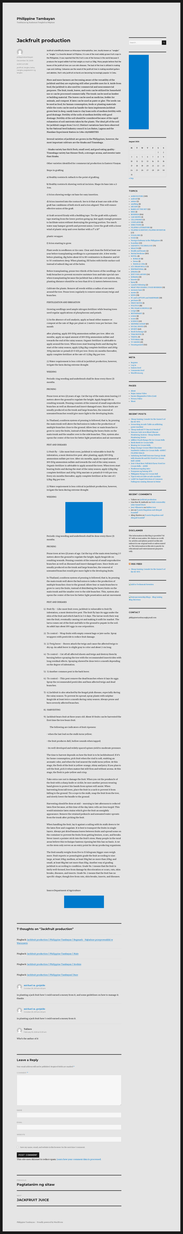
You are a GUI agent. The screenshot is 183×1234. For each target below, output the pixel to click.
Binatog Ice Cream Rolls (141, 445)
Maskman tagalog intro (140, 469)
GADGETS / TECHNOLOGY (141, 246)
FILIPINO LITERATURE (140, 227)
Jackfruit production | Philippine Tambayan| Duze (52, 975)
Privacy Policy (136, 399)
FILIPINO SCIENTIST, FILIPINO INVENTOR (148, 230)
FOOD (133, 238)
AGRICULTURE (22, 64)
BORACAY (137, 259)
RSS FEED (136, 564)
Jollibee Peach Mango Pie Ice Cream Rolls (148, 440)
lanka (32, 67)
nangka (20, 70)
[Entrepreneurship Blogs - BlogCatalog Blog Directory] (147, 598)
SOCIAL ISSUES (137, 326)
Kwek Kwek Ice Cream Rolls (142, 443)
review (133, 316)
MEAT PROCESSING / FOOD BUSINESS (146, 287)
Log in (133, 365)
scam (133, 319)
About (133, 391)
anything (134, 204)
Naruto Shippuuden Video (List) (143, 396)
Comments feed (137, 370)
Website (21, 1134)
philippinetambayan (25, 57)
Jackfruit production (148, 500)
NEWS (133, 295)
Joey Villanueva (137, 507)
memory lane (136, 290)
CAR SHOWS (136, 217)
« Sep (131, 178)
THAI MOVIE (136, 334)
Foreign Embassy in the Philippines (145, 240)
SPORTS (134, 329)
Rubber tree (151, 507)
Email (19, 1122)
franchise (135, 243)
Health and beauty (138, 251)
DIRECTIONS (136, 225)
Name (19, 1110)
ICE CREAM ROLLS (138, 267)
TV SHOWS (135, 342)
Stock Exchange (137, 332)
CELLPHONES (136, 220)
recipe (133, 311)
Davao (135, 261)
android (134, 199)
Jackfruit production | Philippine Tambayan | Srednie (54, 964)
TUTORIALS (136, 339)
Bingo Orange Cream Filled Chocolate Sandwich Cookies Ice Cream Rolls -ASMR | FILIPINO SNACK (148, 450)
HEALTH (134, 248)
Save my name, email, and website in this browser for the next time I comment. (52, 1147)
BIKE (133, 212)
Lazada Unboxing (138, 285)
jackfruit (20, 67)
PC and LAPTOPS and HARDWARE (145, 298)
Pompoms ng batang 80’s (141, 471)
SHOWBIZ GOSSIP (138, 324)
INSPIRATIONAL (137, 269)
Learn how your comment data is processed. (79, 1159)
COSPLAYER (136, 222)
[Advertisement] (84, 517)
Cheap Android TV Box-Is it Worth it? (145, 430)
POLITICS (135, 306)
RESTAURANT (136, 313)
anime (133, 201)
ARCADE (134, 207)
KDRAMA (134, 277)
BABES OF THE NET (139, 209)
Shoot (133, 401)
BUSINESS (135, 214)
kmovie (134, 280)
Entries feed (136, 368)
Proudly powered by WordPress (50, 1222)
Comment (22, 1073)
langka (27, 67)
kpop (133, 282)
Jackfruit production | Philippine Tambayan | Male (53, 953)
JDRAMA (134, 272)
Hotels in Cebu (139, 264)
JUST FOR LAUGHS (138, 274)
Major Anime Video (139, 393)
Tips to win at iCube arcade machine (146, 476)
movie (133, 293)
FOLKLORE (135, 235)
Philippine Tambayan (36, 19)
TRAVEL (134, 337)
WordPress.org (137, 373)
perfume (134, 300)
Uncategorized (137, 345)
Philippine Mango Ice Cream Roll (144, 474)
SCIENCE (134, 321)
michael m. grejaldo (34, 985)
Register (134, 363)
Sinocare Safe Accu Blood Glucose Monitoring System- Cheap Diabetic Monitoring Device (145, 435)
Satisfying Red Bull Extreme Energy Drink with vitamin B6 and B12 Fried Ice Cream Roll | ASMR (148, 458)
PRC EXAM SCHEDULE (140, 308)
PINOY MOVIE (136, 303)
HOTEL (134, 256)
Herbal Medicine (138, 254)
